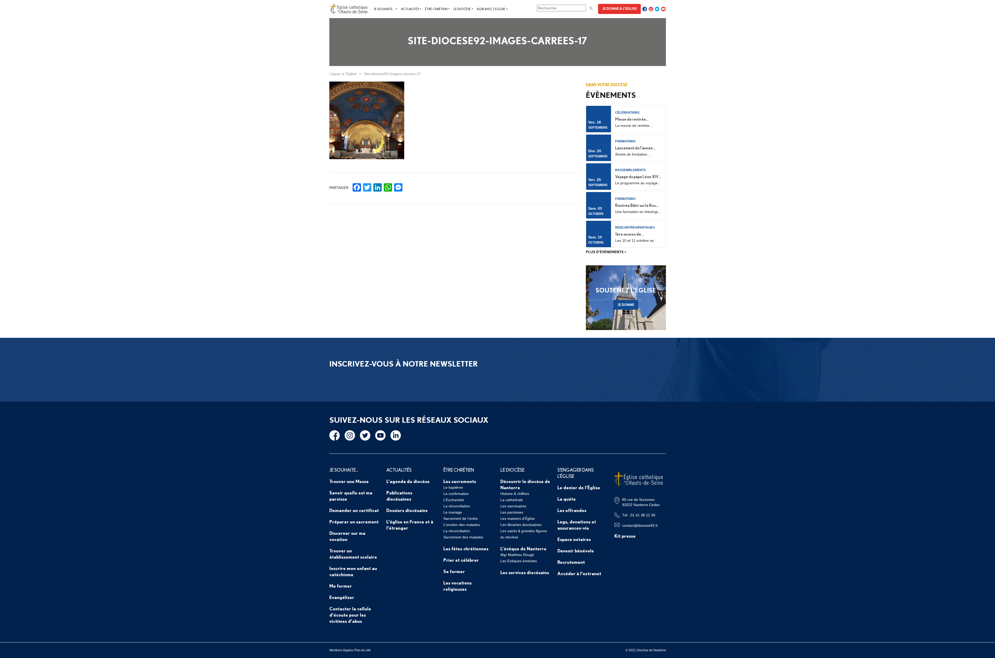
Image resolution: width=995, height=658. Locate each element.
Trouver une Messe (349, 481)
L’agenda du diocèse (408, 481)
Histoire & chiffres (514, 494)
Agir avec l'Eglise (491, 9)
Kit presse (625, 535)
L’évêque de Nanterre (523, 548)
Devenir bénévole (575, 550)
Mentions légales (341, 650)
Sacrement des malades (463, 537)
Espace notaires (574, 539)
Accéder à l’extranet (579, 573)
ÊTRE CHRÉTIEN (458, 469)
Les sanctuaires (513, 506)
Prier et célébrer (461, 559)
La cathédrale (511, 500)
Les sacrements (459, 481)
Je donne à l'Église (619, 8)
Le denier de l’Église (578, 487)
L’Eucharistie (453, 500)
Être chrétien (436, 9)
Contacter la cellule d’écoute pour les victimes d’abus (350, 615)
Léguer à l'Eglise (343, 74)
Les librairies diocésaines (521, 525)
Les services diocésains (524, 572)
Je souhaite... (384, 9)
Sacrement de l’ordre (460, 518)
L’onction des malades (461, 525)
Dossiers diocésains (407, 510)
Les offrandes (571, 510)
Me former (340, 585)
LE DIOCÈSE (512, 469)
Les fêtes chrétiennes (465, 548)
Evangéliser (341, 597)
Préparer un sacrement (354, 521)
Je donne (625, 304)
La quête (566, 498)
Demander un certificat (354, 510)
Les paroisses (511, 512)
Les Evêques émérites (518, 561)
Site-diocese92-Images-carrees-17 (392, 74)
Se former (454, 571)
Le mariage (452, 512)
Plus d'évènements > (606, 252)
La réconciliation (456, 506)
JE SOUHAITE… (343, 469)
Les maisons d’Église (517, 518)
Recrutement (571, 562)
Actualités (410, 9)
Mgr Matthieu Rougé (517, 555)
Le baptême (453, 487)
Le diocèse (462, 9)
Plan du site (362, 650)
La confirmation (456, 494)
